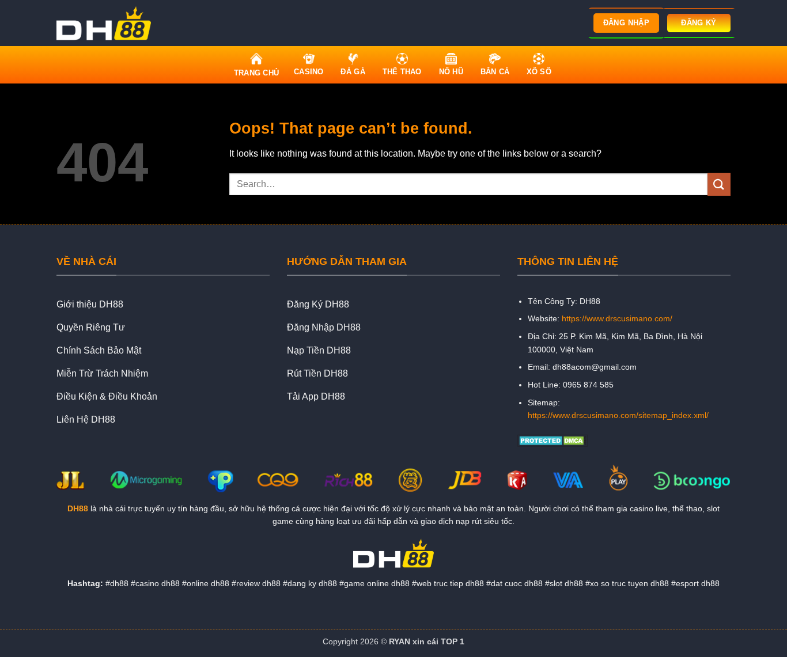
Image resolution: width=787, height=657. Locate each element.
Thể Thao (402, 71)
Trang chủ (256, 73)
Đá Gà (352, 71)
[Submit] (719, 184)
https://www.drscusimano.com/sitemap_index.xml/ (618, 415)
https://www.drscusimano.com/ (617, 318)
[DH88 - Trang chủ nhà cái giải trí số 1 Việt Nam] (107, 23)
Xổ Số (539, 71)
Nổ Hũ (451, 71)
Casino (309, 71)
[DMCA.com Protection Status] (552, 440)
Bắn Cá (495, 71)
